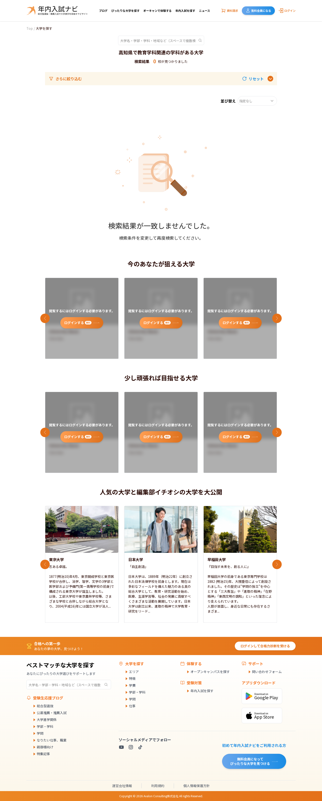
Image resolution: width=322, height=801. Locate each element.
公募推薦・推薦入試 (51, 712)
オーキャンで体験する (157, 11)
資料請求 (232, 11)
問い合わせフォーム (267, 671)
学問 (40, 733)
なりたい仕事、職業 (51, 740)
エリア (134, 671)
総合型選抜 (45, 705)
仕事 (132, 705)
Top (29, 28)
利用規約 (157, 785)
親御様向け (45, 747)
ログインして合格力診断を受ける (265, 645)
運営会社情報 (122, 785)
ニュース (204, 11)
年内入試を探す (185, 11)
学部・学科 (45, 726)
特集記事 (43, 753)
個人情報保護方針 (196, 785)
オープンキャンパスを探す (210, 671)
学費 (132, 685)
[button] (253, 78)
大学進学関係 (47, 719)
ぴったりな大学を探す (125, 11)
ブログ (103, 11)
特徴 (132, 678)
